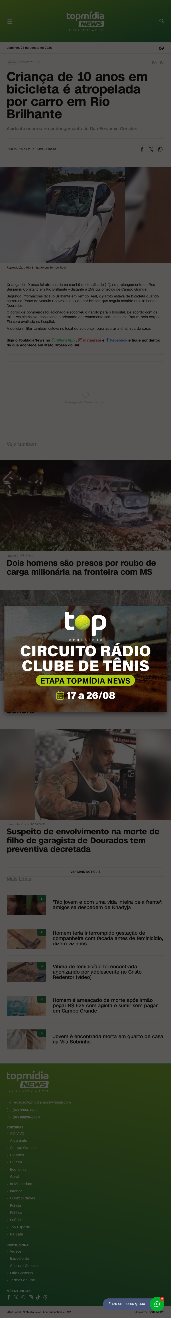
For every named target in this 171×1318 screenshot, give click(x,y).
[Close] (167, 606)
